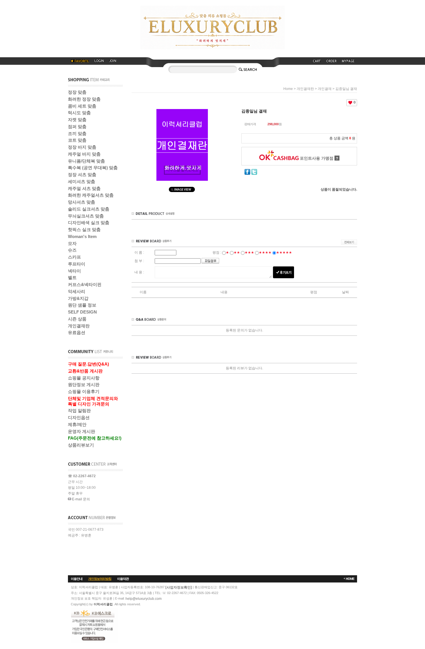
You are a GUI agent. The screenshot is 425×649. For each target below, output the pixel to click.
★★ (237, 252)
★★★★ (265, 252)
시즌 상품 (77, 318)
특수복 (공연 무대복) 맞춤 (93, 167)
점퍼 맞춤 (77, 126)
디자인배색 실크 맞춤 (88, 222)
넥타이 (74, 270)
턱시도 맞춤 (79, 112)
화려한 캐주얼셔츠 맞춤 (91, 195)
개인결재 (325, 89)
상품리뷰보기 (81, 445)
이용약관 (123, 578)
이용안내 (76, 578)
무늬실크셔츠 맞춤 (86, 215)
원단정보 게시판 (83, 384)
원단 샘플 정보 (82, 305)
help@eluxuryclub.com (143, 599)
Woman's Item (82, 236)
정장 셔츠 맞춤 (82, 174)
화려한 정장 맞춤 (84, 99)
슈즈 (72, 250)
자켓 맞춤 (77, 119)
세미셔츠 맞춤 (81, 181)
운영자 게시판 (81, 431)
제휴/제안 (77, 424)
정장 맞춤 (77, 92)
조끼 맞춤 (77, 133)
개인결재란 (79, 325)
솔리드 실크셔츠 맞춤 (88, 209)
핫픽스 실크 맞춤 (84, 229)
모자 (72, 243)
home (288, 89)
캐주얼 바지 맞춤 (84, 154)
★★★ (249, 252)
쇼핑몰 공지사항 (83, 377)
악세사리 (76, 291)
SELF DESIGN (82, 311)
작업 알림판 (79, 410)
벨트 (72, 277)
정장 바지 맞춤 (82, 147)
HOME (350, 578)
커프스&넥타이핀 (84, 284)
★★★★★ (284, 252)
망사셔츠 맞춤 (81, 202)
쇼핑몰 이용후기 (83, 391)
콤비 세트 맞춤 (82, 106)
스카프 (74, 257)
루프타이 (76, 263)
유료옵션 (76, 332)
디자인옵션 (79, 417)
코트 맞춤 (77, 140)
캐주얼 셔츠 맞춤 (84, 188)
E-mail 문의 (80, 499)
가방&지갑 (78, 298)
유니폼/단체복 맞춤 (86, 160)
